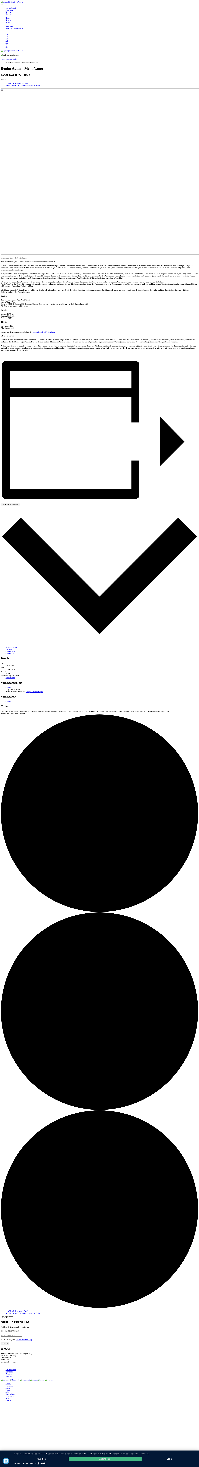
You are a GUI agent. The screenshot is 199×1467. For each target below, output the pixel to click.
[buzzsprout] (25, 1380)
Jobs (7, 1392)
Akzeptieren (105, 1459)
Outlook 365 (10, 651)
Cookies (9, 1400)
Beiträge (9, 12)
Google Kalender (12, 647)
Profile (8, 24)
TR (7, 41)
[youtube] (34, 1380)
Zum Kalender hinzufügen (10, 504)
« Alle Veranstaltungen (9, 59)
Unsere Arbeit (11, 8)
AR (7, 43)
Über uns (9, 14)
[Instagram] (5, 1380)
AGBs (8, 1398)
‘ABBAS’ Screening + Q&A (17, 83)
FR (7, 39)
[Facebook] (15, 1380)
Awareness (9, 26)
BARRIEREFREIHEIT (14, 28)
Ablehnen (41, 1459)
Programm (9, 10)
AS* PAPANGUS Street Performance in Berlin (24, 86)
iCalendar (9, 649)
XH (7, 47)
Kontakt (8, 18)
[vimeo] (41, 1380)
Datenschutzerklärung (24, 1340)
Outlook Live (10, 653)
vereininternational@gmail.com (43, 332)
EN (7, 34)
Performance (10, 678)
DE (7, 32)
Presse (8, 1390)
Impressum (9, 1396)
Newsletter (9, 20)
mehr (169, 1459)
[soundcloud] (50, 1380)
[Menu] (2, 4)
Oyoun (8, 688)
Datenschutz (10, 1394)
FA (7, 45)
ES (7, 36)
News (8, 22)
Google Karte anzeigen (34, 692)
